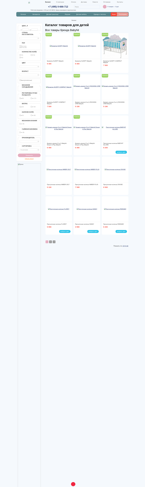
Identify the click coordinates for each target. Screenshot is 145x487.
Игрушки (67, 14)
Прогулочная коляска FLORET (57, 224)
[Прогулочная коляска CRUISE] (115, 170)
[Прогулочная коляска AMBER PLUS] (87, 170)
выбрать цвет (121, 152)
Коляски (23, 14)
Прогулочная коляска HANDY (84, 224)
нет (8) (33, 115)
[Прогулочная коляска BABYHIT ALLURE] (115, 128)
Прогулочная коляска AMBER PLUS (86, 184)
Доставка (84, 2)
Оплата (73, 2)
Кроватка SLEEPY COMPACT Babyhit (112, 61)
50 (125, 246)
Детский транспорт (52, 14)
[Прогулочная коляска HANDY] (87, 209)
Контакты (120, 2)
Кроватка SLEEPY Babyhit (55, 61)
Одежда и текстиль (100, 14)
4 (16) (33, 55)
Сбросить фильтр (29, 158)
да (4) (22, 106)
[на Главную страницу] (69, 20)
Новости (95, 2)
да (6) (22, 98)
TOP (72, 483)
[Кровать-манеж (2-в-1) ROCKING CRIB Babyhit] (87, 87)
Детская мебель (81, 14)
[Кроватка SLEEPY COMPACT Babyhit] (115, 46)
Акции (114, 14)
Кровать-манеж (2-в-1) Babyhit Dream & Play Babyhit (56, 144)
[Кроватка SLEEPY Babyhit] (59, 46)
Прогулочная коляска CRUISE (113, 184)
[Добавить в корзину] (66, 68)
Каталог (48, 2)
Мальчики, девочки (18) (23, 46)
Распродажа (123, 14)
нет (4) (33, 106)
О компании (60, 2)
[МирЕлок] (29, 2)
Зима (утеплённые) (26, 80)
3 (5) (22, 55)
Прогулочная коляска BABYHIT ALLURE (113, 144)
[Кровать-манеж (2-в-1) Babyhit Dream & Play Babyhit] (58, 128)
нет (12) (34, 98)
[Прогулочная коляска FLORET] (58, 209)
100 (127, 246)
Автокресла (36, 14)
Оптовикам (106, 2)
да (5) (22, 115)
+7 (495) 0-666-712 (58, 6)
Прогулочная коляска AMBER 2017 (58, 184)
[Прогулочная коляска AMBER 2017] (59, 170)
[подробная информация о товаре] (70, 68)
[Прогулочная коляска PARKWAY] (115, 209)
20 (123, 246)
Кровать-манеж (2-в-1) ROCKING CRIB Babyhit (85, 102)
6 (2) (22, 57)
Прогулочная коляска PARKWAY (113, 224)
